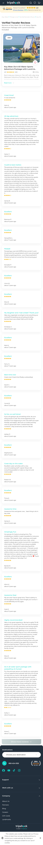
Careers (5, 812)
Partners (5, 805)
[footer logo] (21, 826)
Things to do (14, 17)
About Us (5, 801)
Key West (5, 17)
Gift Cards (6, 816)
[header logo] (13, 3)
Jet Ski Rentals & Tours (27, 17)
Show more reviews (20, 742)
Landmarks (6, 819)
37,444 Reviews (18, 10)
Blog (4, 809)
